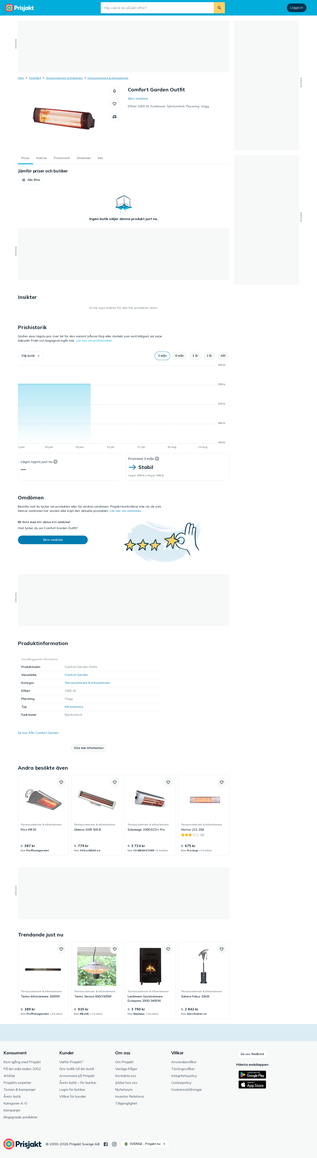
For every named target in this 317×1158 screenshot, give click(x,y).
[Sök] (219, 7)
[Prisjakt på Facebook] (105, 1144)
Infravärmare (74, 707)
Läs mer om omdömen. (126, 511)
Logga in (296, 7)
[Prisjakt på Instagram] (114, 1144)
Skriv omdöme (138, 98)
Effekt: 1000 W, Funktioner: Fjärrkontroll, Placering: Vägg (168, 106)
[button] (114, 91)
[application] (123, 407)
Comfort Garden (76, 675)
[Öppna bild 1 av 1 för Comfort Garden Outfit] (64, 118)
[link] (43, 815)
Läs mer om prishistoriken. (94, 340)
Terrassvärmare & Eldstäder (64, 78)
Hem (21, 78)
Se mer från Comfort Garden (38, 733)
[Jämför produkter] (114, 117)
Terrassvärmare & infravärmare (107, 78)
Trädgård (35, 78)
